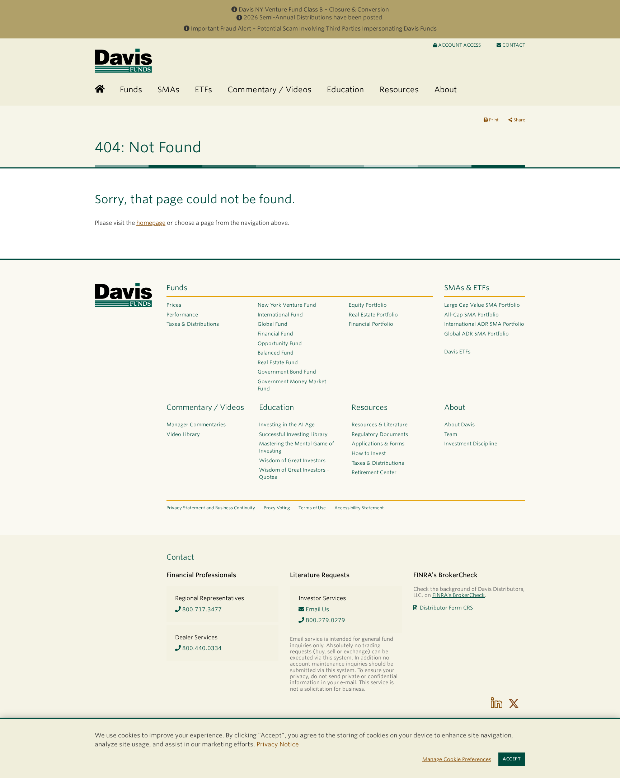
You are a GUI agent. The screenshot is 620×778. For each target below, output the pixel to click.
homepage (150, 222)
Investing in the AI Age (287, 424)
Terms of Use (312, 507)
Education (276, 407)
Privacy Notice (278, 744)
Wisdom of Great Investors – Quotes (294, 473)
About (454, 407)
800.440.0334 (201, 648)
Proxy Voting (277, 507)
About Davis (459, 424)
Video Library (183, 434)
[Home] (100, 89)
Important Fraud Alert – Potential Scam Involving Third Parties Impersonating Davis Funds (314, 28)
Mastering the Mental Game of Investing (296, 447)
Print (493, 119)
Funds (176, 287)
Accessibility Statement (359, 507)
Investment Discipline (470, 443)
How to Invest (369, 453)
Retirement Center (374, 472)
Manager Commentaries (196, 424)
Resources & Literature (380, 424)
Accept (512, 758)
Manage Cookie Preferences (456, 759)
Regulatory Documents (380, 434)
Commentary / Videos (205, 407)
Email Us (316, 609)
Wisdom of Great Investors (292, 460)
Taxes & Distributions (192, 324)
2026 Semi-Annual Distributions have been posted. (314, 17)
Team (450, 434)
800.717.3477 (201, 609)
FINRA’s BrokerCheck (458, 595)
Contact (513, 45)
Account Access (459, 45)
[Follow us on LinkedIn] (496, 703)
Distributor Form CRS (446, 608)
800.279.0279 (324, 620)
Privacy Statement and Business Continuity (210, 507)
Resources (370, 407)
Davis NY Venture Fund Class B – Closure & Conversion (314, 9)
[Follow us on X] (514, 703)
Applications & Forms (378, 443)
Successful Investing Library (293, 434)
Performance (182, 315)
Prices (173, 305)
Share (518, 119)
